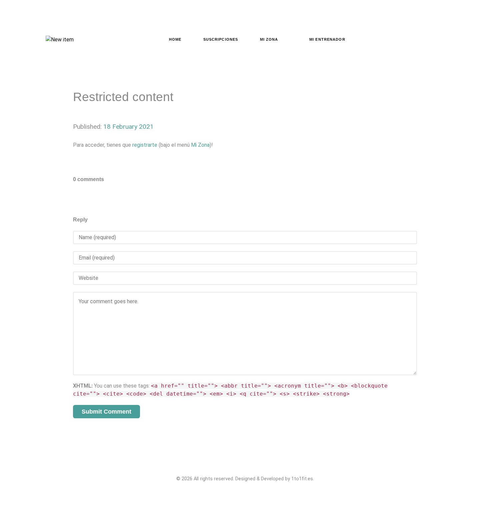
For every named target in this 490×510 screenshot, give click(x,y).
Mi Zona (200, 145)
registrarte (144, 145)
